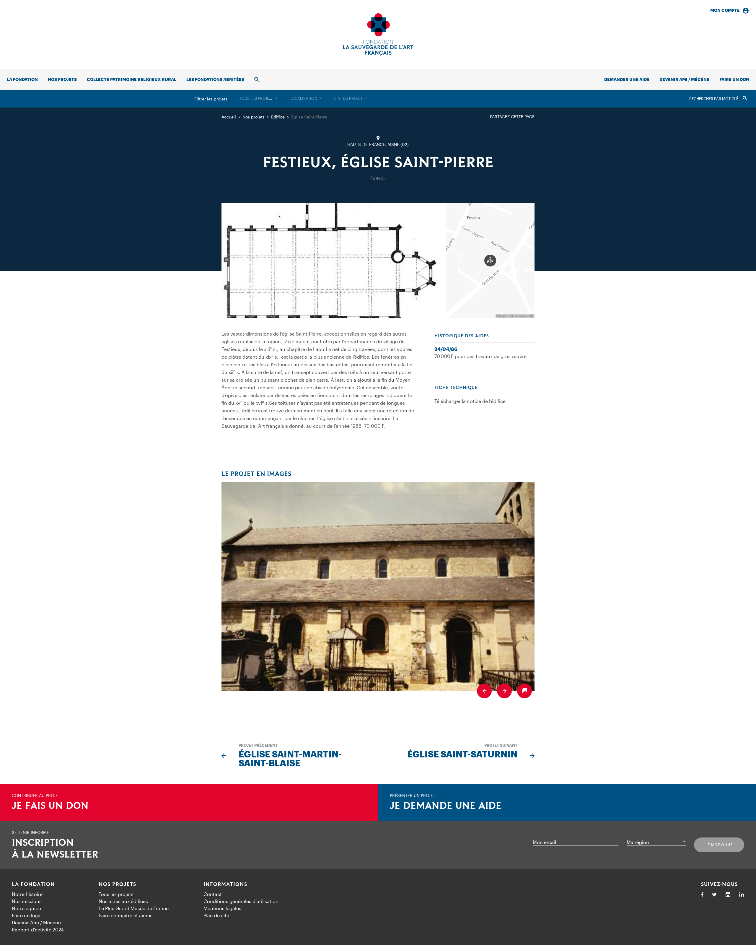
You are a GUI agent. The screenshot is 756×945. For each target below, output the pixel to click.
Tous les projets (116, 894)
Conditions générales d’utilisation (240, 901)
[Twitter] (714, 895)
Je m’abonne (719, 844)
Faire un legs (26, 915)
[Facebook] (702, 895)
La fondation (22, 79)
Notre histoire (27, 894)
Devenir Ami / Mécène (684, 79)
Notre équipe (26, 908)
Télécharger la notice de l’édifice (470, 401)
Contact (212, 894)
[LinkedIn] (741, 895)
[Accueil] (378, 34)
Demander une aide (626, 79)
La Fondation (33, 884)
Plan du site (216, 915)
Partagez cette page (512, 116)
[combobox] (258, 99)
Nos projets (62, 79)
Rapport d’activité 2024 (38, 929)
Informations (225, 884)
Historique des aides (461, 336)
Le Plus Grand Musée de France (134, 908)
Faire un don (734, 79)
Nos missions (27, 901)
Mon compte (725, 10)
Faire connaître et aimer (125, 915)
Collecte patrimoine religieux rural (131, 79)
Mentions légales (222, 908)
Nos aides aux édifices (123, 901)
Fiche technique (456, 388)
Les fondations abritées (215, 79)
